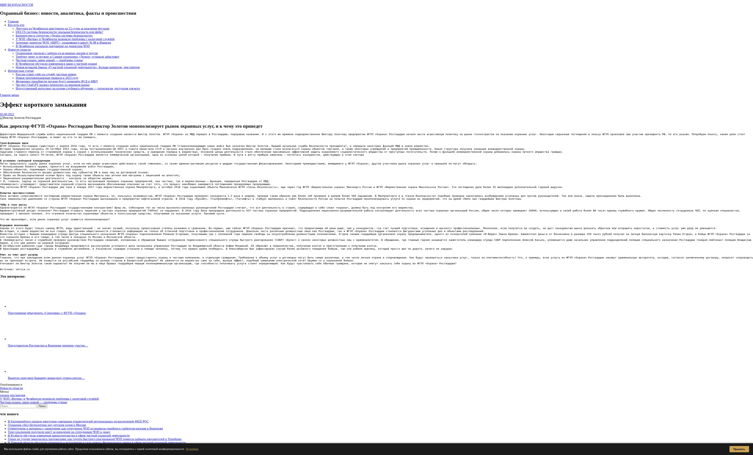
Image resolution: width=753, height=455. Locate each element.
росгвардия (17, 395)
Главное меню (9, 95)
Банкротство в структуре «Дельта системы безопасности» (54, 35)
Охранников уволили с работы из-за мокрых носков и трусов (57, 53)
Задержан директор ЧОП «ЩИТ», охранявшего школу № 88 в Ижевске (63, 42)
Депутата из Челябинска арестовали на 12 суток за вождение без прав (62, 28)
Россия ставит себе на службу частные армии (46, 74)
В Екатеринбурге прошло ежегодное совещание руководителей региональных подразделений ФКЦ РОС (78, 421)
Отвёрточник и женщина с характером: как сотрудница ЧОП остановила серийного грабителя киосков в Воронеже (85, 428)
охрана (4, 395)
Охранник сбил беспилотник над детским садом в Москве (47, 425)
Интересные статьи (21, 70)
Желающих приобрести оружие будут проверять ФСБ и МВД (57, 81)
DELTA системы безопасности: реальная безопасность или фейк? (59, 32)
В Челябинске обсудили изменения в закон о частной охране (56, 63)
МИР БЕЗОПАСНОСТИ (16, 4)
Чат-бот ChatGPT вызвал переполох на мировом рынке (53, 85)
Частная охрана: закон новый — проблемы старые (49, 60)
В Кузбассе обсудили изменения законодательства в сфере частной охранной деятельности (69, 435)
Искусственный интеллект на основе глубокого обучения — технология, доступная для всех (78, 88)
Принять (739, 449)
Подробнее (192, 449)
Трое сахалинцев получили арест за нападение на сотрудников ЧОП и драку (59, 432)
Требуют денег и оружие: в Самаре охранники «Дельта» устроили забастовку (67, 56)
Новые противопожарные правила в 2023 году (47, 77)
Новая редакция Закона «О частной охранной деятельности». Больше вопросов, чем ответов (78, 67)
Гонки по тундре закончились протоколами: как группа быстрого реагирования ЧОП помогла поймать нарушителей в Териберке (95, 439)
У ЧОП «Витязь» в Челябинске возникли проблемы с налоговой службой (65, 39)
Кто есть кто (16, 25)
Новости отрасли (19, 49)
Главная (13, 21)
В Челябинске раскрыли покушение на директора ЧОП (53, 46)
